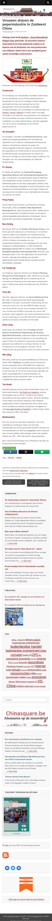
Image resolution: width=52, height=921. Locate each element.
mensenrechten (20, 673)
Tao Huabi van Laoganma (29, 392)
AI (24, 640)
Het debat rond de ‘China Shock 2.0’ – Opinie (23, 549)
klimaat (16, 669)
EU (9, 662)
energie (41, 658)
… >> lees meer (11, 543)
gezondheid (36, 662)
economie (24, 658)
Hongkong (11, 666)
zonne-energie (39, 686)
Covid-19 (26, 655)
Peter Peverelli (8, 31)
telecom (12, 682)
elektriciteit (34, 659)
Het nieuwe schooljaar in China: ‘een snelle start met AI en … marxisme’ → (38, 483)
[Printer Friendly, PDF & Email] (9, 448)
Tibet (17, 682)
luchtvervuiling (34, 670)
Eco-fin (11, 17)
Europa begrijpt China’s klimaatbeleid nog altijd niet (24, 567)
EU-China (15, 663)
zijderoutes (29, 686)
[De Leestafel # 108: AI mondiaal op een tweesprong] (14, 617)
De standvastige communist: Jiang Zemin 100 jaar (25, 500)
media (43, 670)
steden (22, 677)
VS (36, 682)
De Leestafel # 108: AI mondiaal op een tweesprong (25, 605)
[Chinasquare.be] (26, 10)
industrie (11, 458)
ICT (33, 666)
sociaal (39, 674)
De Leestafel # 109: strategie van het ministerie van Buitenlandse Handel (24, 598)
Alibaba (29, 639)
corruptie (16, 654)
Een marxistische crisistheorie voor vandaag (23, 739)
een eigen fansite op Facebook (18, 409)
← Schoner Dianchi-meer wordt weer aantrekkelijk (13, 482)
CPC (35, 655)
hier (7, 845)
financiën (23, 662)
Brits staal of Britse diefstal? (17, 531)
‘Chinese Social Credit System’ (17, 777)
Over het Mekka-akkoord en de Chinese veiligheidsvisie (21, 513)
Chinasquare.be (36, 916)
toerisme (23, 682)
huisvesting (27, 666)
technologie (39, 677)
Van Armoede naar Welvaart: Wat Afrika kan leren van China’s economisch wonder (25, 758)
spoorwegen (12, 677)
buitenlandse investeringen (23, 650)
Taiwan (28, 677)
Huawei (19, 666)
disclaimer (43, 85)
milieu (33, 673)
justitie (8, 670)
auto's (36, 639)
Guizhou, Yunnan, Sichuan (12, 112)
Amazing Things (13, 916)
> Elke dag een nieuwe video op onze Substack (26, 899)
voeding (18, 458)
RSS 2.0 (31, 473)
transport (30, 682)
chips (43, 650)
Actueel (5, 17)
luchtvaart (24, 670)
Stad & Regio (19, 17)
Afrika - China (17, 640)
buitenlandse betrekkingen (26, 643)
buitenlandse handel (26, 646)
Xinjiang (20, 686)
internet (40, 666)
